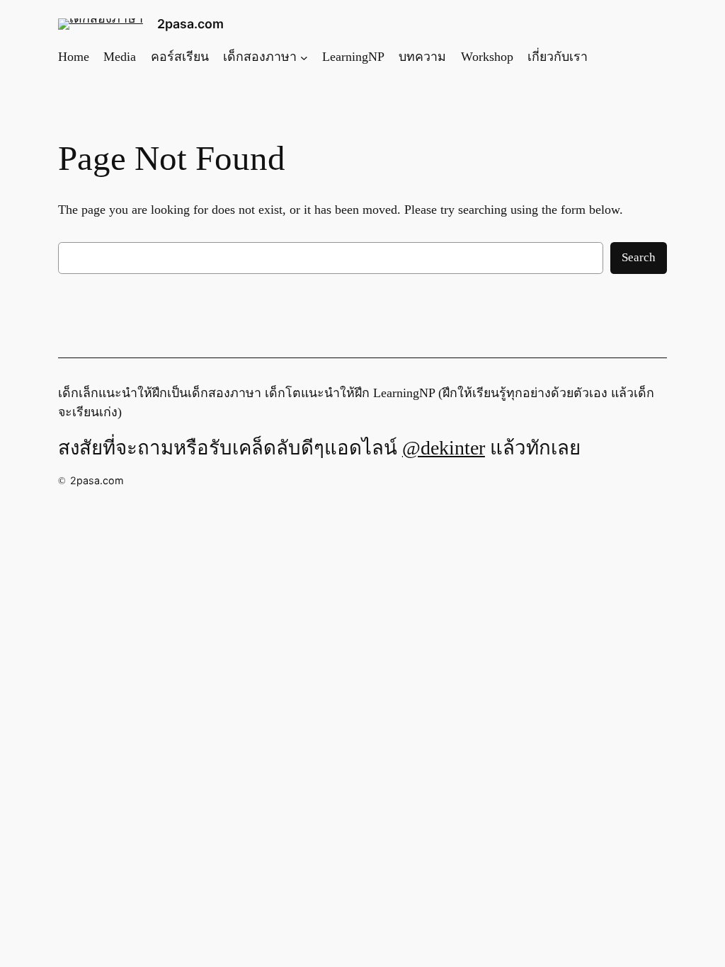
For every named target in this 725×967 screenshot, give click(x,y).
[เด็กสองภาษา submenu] (304, 57)
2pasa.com (190, 23)
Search (639, 257)
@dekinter (443, 448)
